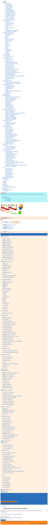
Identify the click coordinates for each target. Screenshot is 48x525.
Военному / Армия (10, 38)
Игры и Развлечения (7, 84)
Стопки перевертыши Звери (12, 135)
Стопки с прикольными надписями (13, 140)
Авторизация (8, 199)
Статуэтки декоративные (11, 147)
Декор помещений (9, 58)
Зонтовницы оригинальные (11, 62)
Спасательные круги (10, 108)
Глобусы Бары (9, 127)
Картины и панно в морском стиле (13, 96)
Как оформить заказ (7, 189)
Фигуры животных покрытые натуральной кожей (16, 164)
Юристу (7, 52)
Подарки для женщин (7, 120)
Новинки (5, 218)
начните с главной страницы (16, 514)
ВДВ (7, 37)
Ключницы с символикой (11, 119)
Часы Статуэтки (9, 176)
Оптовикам (5, 190)
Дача (7, 28)
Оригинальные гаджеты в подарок (13, 72)
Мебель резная (9, 158)
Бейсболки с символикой (11, 117)
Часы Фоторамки (9, 169)
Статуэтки (5, 145)
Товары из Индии (7, 150)
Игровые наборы (9, 88)
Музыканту (8, 53)
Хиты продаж (6, 179)
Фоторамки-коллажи (10, 78)
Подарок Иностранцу (10, 10)
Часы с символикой (10, 111)
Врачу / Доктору (9, 39)
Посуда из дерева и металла (11, 161)
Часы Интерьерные (10, 173)
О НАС (4, 183)
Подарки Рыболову (10, 23)
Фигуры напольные (10, 77)
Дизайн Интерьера (9, 22)
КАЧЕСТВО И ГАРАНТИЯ (9, 186)
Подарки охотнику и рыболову (12, 30)
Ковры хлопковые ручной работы (13, 82)
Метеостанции (9, 132)
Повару (7, 48)
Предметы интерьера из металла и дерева (14, 162)
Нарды (7, 89)
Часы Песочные (9, 168)
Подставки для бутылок (11, 73)
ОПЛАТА (5, 184)
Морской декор (9, 104)
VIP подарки (5, 178)
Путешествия (8, 25)
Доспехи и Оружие (10, 61)
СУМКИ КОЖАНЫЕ (10, 155)
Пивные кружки (9, 137)
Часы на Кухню (9, 172)
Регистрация (8, 200)
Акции (4, 224)
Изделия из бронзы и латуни (12, 63)
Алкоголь (8, 21)
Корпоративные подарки (8, 177)
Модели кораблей (9, 105)
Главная (4, 506)
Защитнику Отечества (10, 14)
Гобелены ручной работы (11, 166)
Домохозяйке (8, 41)
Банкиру (7, 36)
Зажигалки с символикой (11, 110)
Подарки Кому (6, 2)
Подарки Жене (9, 4)
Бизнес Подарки (6, 54)
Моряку (7, 46)
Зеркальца (8, 121)
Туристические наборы (10, 136)
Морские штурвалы (10, 106)
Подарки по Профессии (8, 32)
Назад (5, 1)
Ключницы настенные (10, 68)
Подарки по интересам (8, 20)
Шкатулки (8, 125)
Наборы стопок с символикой (12, 114)
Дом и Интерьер (6, 57)
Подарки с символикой (8, 109)
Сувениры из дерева (10, 163)
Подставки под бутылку (11, 138)
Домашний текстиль (7, 80)
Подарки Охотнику (10, 27)
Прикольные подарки (7, 143)
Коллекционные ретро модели (12, 69)
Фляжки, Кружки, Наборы (11, 141)
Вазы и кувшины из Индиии (12, 151)
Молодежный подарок (10, 15)
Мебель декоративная (10, 65)
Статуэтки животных (10, 148)
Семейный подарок (10, 11)
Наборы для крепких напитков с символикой (15, 112)
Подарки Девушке (9, 6)
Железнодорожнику (10, 33)
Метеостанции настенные (11, 70)
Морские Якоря (9, 101)
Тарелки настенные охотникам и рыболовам (15, 75)
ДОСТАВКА (6, 185)
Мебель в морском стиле (11, 98)
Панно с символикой (10, 115)
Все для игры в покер (10, 85)
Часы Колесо (8, 171)
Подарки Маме (9, 9)
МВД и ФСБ (8, 44)
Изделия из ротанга (10, 64)
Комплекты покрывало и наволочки (13, 83)
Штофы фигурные (9, 142)
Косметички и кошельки (11, 122)
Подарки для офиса (10, 56)
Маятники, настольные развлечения (13, 90)
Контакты (5, 188)
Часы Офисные (9, 174)
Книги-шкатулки (9, 131)
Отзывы (5, 230)
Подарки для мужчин (7, 126)
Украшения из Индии (10, 156)
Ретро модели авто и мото (11, 133)
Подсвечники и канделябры (11, 153)
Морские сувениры (10, 100)
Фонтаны (8, 79)
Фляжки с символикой (10, 116)
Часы (4, 167)
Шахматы (8, 93)
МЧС (7, 47)
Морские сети (8, 103)
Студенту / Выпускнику (11, 18)
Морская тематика (7, 95)
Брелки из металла (9, 129)
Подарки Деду (9, 7)
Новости (5, 227)
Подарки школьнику (10, 17)
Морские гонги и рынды (11, 99)
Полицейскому (9, 49)
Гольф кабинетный (10, 86)
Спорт (7, 26)
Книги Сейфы (6, 94)
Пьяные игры (8, 91)
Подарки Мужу (9, 5)
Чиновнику (8, 35)
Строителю (8, 51)
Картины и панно (9, 67)
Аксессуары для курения (11, 157)
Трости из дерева (9, 152)
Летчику (7, 43)
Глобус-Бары (8, 59)
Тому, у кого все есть (10, 16)
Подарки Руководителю (11, 12)
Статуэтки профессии (10, 146)
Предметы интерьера (10, 74)
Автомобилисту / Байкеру (11, 31)
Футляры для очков (10, 124)
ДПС (7, 42)
